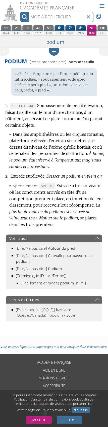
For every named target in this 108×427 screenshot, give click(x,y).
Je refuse (69, 420)
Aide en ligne (54, 370)
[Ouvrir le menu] (102, 6)
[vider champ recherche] (88, 17)
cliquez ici (81, 410)
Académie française (54, 362)
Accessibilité (54, 385)
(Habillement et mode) (53, 282)
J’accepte (39, 420)
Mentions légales (54, 378)
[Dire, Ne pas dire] (45, 248)
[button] (54, 51)
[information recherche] (24, 17)
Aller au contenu (19, 4)
